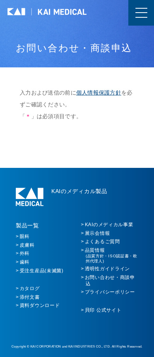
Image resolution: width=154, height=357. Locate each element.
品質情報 (111, 255)
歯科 (25, 262)
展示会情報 (97, 233)
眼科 (25, 236)
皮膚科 (27, 245)
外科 (25, 253)
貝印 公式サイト (103, 310)
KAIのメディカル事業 (109, 224)
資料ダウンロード (40, 305)
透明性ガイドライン (107, 268)
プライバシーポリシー (110, 292)
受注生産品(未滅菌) (42, 270)
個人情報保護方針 (98, 92)
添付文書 (30, 297)
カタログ (30, 288)
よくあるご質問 (102, 241)
